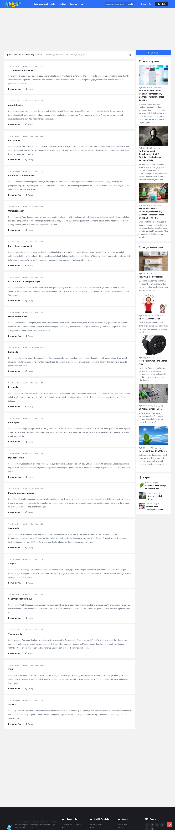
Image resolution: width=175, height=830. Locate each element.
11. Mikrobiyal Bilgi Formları (30, 55)
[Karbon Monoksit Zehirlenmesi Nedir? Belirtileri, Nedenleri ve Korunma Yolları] (153, 136)
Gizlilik (92, 827)
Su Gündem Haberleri (68, 4)
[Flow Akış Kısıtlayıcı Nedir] (153, 262)
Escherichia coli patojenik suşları (24, 281)
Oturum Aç (146, 4)
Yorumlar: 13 (159, 448)
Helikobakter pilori (17, 316)
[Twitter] (152, 825)
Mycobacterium (16, 457)
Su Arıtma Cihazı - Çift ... (150, 409)
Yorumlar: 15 (160, 358)
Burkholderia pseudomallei (21, 175)
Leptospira (13, 422)
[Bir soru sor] (169, 824)
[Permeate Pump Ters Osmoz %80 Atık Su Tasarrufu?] (153, 346)
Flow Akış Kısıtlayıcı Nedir (151, 277)
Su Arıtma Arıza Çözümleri (45, 4)
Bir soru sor (153, 53)
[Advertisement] (87, 28)
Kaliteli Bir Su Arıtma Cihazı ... (153, 451)
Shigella (12, 563)
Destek (120, 827)
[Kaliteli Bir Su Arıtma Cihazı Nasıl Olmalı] (153, 436)
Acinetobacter (15, 105)
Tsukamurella (15, 634)
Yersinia (12, 704)
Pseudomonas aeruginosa (21, 493)
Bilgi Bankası (122, 824)
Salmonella (13, 528)
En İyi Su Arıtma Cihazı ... (150, 319)
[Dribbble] (162, 825)
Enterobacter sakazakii (20, 246)
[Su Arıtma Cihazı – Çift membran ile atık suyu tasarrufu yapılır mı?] (153, 394)
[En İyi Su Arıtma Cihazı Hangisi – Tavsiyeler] (153, 304)
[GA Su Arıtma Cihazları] (17, 4)
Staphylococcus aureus (20, 598)
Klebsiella (13, 352)
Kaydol (161, 4)
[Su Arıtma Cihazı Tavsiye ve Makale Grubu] (141, 486)
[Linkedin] (157, 825)
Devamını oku (14, 89)
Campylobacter (16, 211)
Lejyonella (13, 387)
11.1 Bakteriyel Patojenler (21, 70)
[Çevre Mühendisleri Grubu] (142, 496)
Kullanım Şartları (96, 824)
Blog (63, 827)
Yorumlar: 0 (158, 88)
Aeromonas (14, 140)
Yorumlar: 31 (158, 274)
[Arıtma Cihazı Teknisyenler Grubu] (142, 507)
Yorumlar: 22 (158, 316)
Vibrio (11, 669)
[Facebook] (147, 825)
